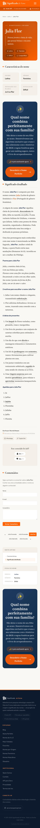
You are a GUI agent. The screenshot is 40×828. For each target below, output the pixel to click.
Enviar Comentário (11, 524)
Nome (4, 491)
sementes (32, 351)
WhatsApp (9, 438)
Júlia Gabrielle (13, 539)
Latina (11, 51)
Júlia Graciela (24, 539)
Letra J (9, 16)
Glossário (6, 761)
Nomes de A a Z (8, 738)
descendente (25, 211)
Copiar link (22, 438)
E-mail (5, 499)
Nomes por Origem (9, 749)
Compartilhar (23, 55)
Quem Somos (7, 773)
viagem (13, 374)
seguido (29, 366)
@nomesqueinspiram (14, 808)
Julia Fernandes (23, 534)
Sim (21, 454)
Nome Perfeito (8, 734)
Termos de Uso (8, 789)
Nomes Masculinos (9, 757)
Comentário (6, 508)
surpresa (20, 374)
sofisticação (22, 298)
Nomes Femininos (9, 753)
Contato (5, 777)
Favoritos (6, 746)
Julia (18, 195)
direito (25, 340)
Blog (4, 730)
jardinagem (19, 351)
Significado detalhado (14, 559)
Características (11, 556)
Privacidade (7, 785)
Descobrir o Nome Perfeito (20, 172)
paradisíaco (17, 377)
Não (21, 459)
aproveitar (9, 381)
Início (4, 16)
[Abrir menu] (35, 3)
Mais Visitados (8, 742)
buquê (11, 321)
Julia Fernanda (12, 534)
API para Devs (8, 781)
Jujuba (8, 401)
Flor (14, 198)
